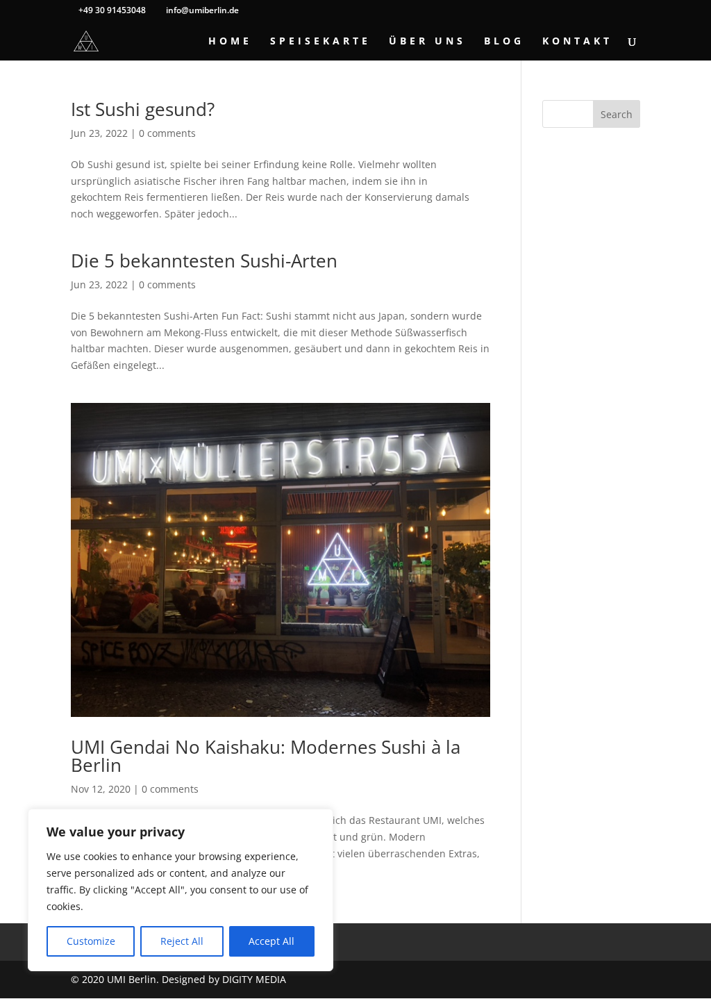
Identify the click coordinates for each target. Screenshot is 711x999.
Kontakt (577, 41)
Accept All (271, 941)
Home (230, 41)
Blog (504, 41)
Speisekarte (320, 41)
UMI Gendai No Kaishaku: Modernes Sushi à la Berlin (265, 755)
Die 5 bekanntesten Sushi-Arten (204, 260)
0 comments (167, 133)
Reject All (181, 941)
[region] (180, 890)
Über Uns (427, 41)
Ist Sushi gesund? (143, 109)
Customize (91, 941)
